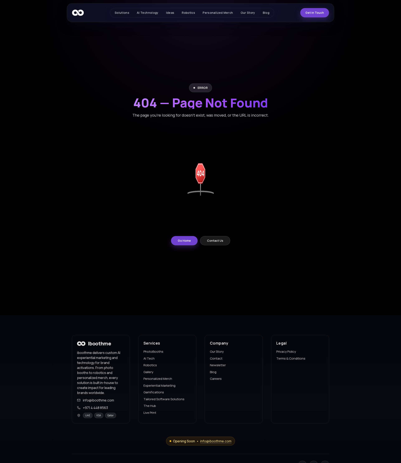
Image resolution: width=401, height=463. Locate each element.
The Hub (149, 406)
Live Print (149, 412)
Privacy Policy (286, 351)
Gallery (148, 372)
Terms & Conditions (290, 358)
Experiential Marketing (159, 385)
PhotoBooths (153, 351)
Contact (216, 358)
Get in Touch (314, 13)
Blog (213, 372)
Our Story (217, 351)
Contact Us (215, 241)
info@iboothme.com (98, 400)
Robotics (150, 365)
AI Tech (149, 358)
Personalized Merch (157, 378)
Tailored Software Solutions (163, 399)
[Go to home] (78, 13)
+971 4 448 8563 (95, 407)
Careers (216, 378)
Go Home (184, 241)
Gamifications (153, 392)
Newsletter (218, 365)
